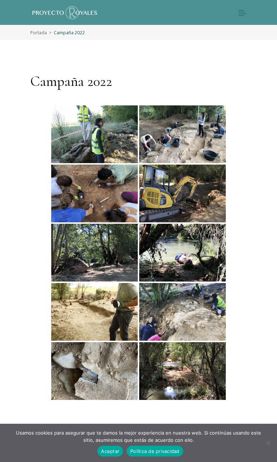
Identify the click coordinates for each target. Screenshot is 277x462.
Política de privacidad (155, 451)
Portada (38, 33)
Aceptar (110, 451)
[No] (268, 442)
